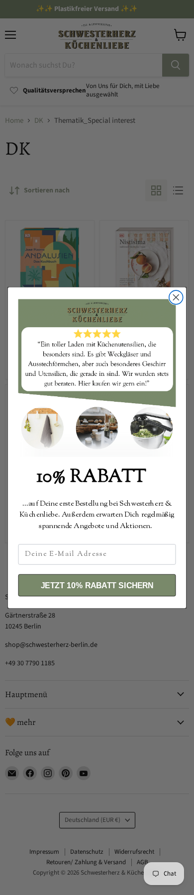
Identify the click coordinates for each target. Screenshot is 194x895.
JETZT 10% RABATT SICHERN (97, 585)
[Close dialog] (176, 297)
